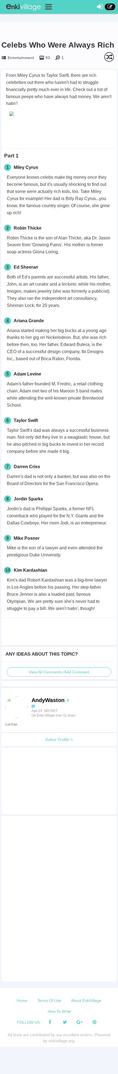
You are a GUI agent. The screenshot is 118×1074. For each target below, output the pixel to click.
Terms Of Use (49, 1000)
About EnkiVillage (86, 1000)
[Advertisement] (59, 132)
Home (22, 1000)
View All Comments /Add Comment (59, 672)
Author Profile (57, 739)
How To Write (59, 1011)
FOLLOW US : (29, 1022)
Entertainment (21, 57)
